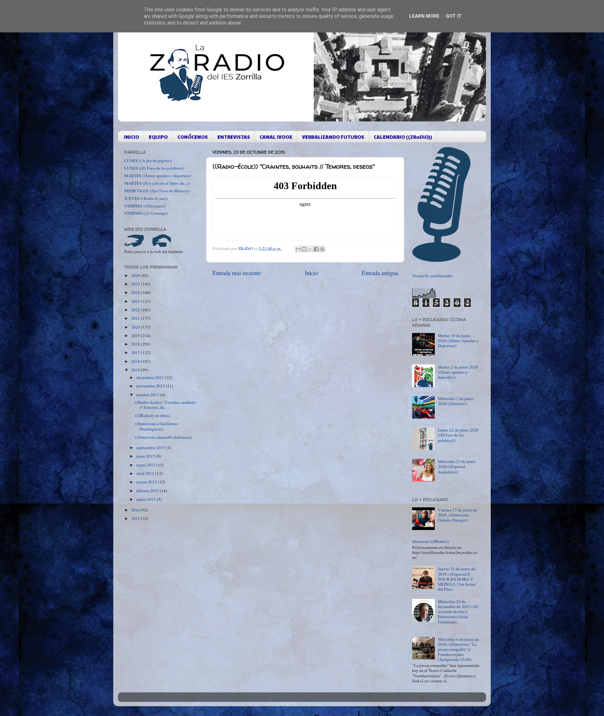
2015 (136, 370)
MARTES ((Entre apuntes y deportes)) (157, 175)
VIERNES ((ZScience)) (145, 206)
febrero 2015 (148, 490)
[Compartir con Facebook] (316, 249)
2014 (136, 510)
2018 (136, 344)
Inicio (311, 273)
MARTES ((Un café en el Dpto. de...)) (157, 183)
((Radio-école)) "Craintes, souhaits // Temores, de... (165, 404)
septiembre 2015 (151, 447)
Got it (454, 16)
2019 (136, 335)
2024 (136, 292)
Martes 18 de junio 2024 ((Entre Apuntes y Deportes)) (458, 340)
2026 (136, 275)
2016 (136, 361)
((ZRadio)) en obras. (153, 415)
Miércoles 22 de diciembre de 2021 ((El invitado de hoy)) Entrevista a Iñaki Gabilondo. (458, 612)
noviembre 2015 (151, 386)
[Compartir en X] (310, 249)
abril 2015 (145, 473)
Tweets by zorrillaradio (432, 276)
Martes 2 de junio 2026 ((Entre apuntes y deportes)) (458, 372)
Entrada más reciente (236, 273)
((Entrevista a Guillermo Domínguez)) (156, 426)
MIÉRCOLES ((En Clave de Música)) (157, 191)
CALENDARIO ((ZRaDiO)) (403, 136)
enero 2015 (146, 499)
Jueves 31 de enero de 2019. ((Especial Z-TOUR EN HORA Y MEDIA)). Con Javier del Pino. (457, 579)
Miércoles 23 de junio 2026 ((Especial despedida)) (457, 466)
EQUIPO (158, 136)
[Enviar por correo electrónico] (298, 249)
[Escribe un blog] (304, 249)
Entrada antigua (380, 273)
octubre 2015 (148, 394)
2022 (136, 310)
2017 (136, 352)
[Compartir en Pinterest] (322, 249)
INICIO (131, 136)
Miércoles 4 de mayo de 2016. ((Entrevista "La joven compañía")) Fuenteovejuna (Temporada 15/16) (458, 649)
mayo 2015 (146, 465)
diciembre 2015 (150, 377)
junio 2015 (146, 456)
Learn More (424, 16)
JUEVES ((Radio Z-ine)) (146, 198)
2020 (136, 327)
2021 (136, 318)
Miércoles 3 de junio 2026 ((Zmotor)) (455, 401)
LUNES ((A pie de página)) (148, 160)
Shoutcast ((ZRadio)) (430, 541)
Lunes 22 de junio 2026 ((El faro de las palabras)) (458, 435)
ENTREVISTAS (233, 136)
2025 (136, 284)
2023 (136, 301)
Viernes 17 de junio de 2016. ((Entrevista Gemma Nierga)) (457, 515)
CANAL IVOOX (276, 136)
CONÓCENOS (192, 136)
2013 (136, 518)
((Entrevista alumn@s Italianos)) (163, 437)
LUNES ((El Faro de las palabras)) (154, 168)
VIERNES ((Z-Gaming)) (146, 213)
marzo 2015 (147, 482)
